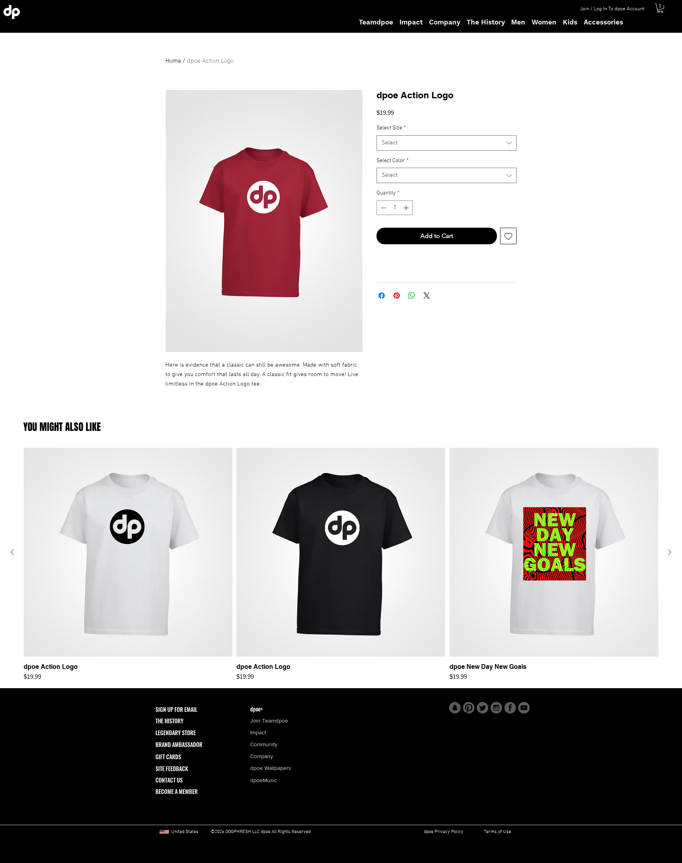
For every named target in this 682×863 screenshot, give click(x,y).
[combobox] (447, 143)
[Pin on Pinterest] (396, 295)
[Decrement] (383, 208)
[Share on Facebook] (381, 295)
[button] (660, 8)
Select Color (392, 160)
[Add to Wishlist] (508, 236)
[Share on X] (426, 295)
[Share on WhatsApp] (411, 295)
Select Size (391, 128)
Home (173, 61)
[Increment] (407, 208)
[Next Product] (670, 552)
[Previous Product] (12, 552)
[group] (341, 564)
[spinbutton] (395, 208)
